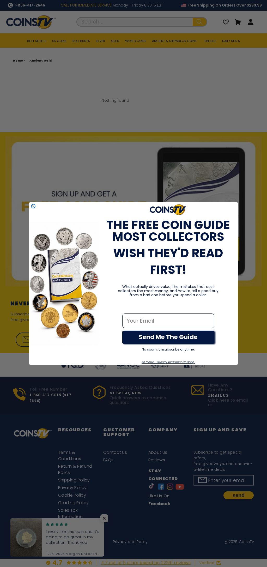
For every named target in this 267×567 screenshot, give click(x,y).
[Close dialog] (33, 206)
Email (129, 308)
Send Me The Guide (168, 337)
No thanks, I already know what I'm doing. (168, 362)
